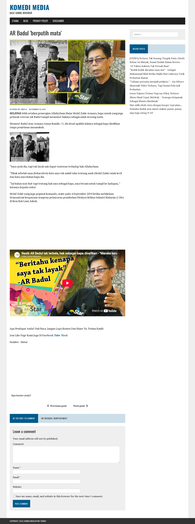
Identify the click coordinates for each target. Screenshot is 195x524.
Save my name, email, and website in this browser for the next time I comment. (59, 496)
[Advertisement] (67, 227)
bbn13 (24, 109)
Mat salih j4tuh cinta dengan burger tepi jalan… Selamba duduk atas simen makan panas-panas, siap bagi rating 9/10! (156, 109)
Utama (15, 21)
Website (17, 486)
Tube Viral (60, 335)
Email (16, 477)
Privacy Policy (40, 21)
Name (16, 467)
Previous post (58, 405)
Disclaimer (58, 21)
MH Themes (41, 521)
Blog (25, 21)
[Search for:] (155, 34)
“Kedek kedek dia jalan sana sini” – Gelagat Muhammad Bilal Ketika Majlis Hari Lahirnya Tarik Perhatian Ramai (157, 73)
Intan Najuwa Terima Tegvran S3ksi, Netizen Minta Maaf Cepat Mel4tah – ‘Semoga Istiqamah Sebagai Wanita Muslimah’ (156, 97)
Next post (79, 405)
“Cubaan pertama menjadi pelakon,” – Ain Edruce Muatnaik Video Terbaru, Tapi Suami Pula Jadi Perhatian (157, 85)
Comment (18, 444)
